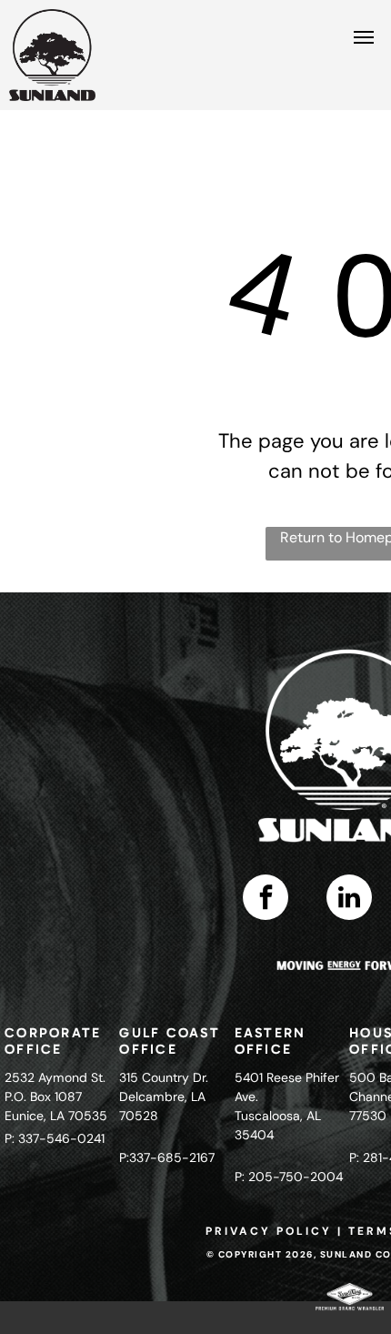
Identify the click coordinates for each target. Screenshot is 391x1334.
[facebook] (265, 899)
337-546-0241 (61, 1138)
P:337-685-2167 (167, 1157)
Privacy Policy (269, 1231)
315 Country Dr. (163, 1077)
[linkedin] (349, 899)
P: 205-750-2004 (289, 1176)
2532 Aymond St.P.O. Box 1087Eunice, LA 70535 (56, 1096)
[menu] (364, 37)
